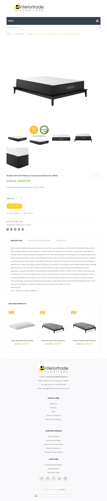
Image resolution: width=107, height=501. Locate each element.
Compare (22, 342)
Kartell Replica (53, 469)
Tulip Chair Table (53, 473)
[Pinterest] (15, 229)
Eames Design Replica (53, 465)
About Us (53, 404)
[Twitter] (11, 229)
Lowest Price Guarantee (53, 444)
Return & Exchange (53, 419)
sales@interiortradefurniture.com (56, 388)
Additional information (39, 241)
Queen (30, 34)
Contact (53, 408)
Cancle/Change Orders (53, 452)
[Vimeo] (65, 478)
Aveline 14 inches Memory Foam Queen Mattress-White (98, 176)
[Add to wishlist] (33, 313)
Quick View (28, 342)
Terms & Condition (53, 415)
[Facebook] (8, 229)
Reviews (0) (61, 241)
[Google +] (19, 229)
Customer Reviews (53, 440)
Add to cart (14, 206)
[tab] (18, 241)
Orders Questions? (53, 448)
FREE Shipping (53, 436)
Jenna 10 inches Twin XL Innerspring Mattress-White (94, 176)
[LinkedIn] (23, 229)
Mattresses (19, 34)
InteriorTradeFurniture (51, 490)
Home (9, 34)
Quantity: (11, 198)
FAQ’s (53, 412)
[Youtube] (59, 478)
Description (16, 241)
